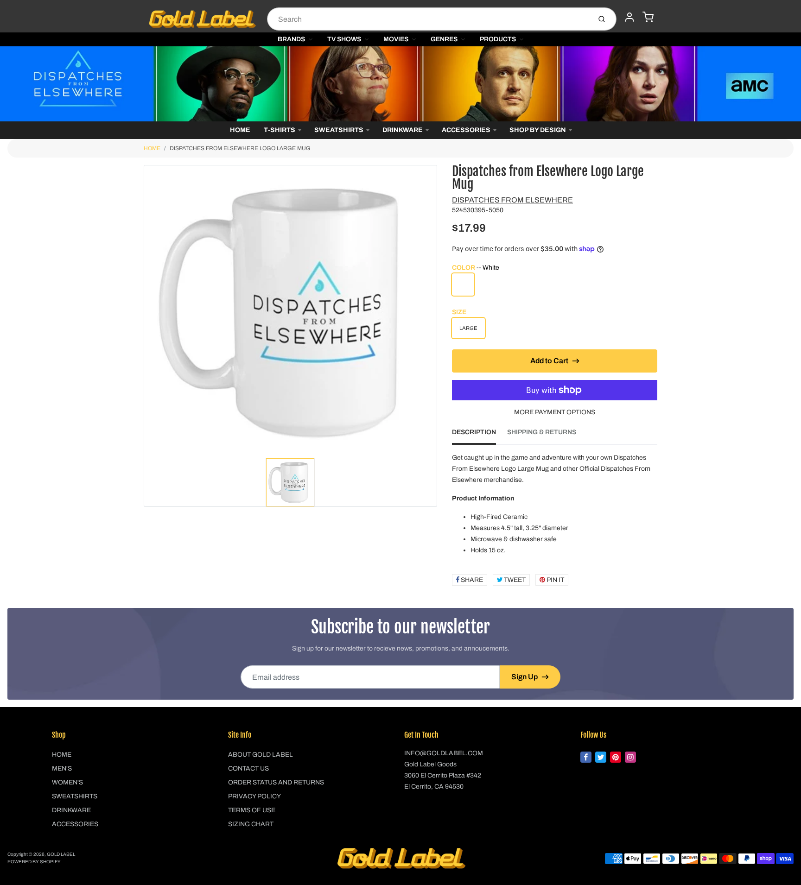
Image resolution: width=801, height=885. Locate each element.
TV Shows (344, 39)
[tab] (479, 435)
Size (459, 312)
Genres (444, 39)
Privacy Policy (254, 796)
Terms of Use (251, 810)
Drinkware (402, 129)
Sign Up (524, 677)
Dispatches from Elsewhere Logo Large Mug (240, 148)
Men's (62, 768)
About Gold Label (260, 754)
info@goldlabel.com (443, 753)
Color (475, 267)
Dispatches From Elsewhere (512, 200)
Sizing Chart (250, 824)
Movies (395, 39)
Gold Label (61, 854)
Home (240, 129)
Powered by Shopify (34, 861)
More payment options (554, 412)
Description (474, 432)
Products (498, 39)
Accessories (466, 129)
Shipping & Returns (541, 432)
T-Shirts (279, 129)
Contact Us (248, 768)
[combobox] (428, 19)
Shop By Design (537, 129)
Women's (67, 782)
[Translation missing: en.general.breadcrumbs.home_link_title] (400, 83)
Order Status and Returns (276, 782)
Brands (291, 39)
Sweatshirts (338, 129)
